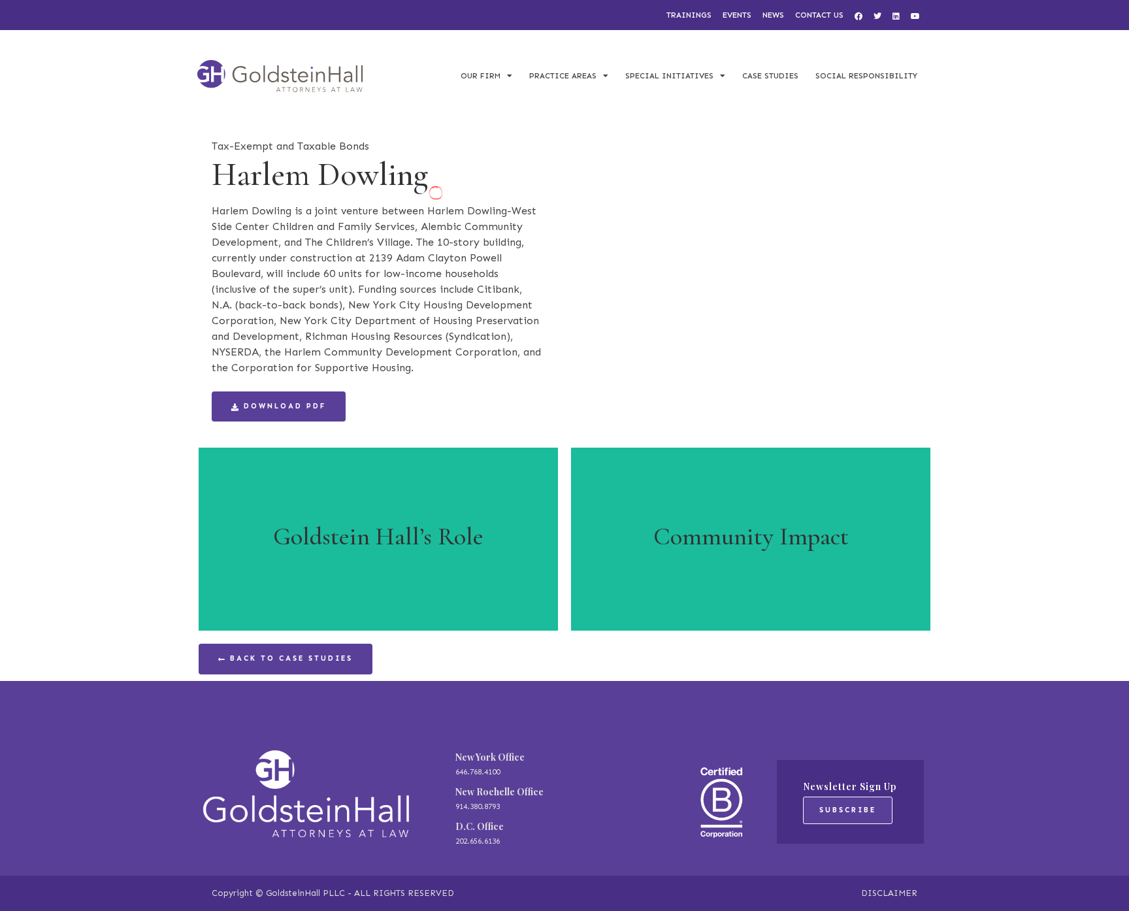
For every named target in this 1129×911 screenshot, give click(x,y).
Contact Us (819, 15)
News (773, 15)
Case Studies (770, 75)
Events (737, 15)
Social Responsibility (866, 75)
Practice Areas (563, 75)
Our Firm (480, 75)
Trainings (689, 15)
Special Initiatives (669, 75)
